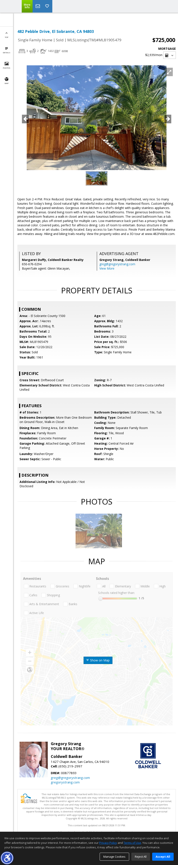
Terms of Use (132, 843)
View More (106, 268)
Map (6, 83)
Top (6, 37)
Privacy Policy (108, 843)
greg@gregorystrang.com (117, 264)
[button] (7, 858)
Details (6, 52)
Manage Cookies (114, 857)
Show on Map (99, 660)
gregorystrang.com (65, 782)
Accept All (163, 857)
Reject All (141, 857)
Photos (6, 68)
